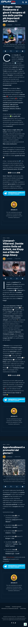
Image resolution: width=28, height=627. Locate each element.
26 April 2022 (17, 456)
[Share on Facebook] (5, 51)
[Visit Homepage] (8, 2)
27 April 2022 (17, 24)
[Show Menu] (26, 2)
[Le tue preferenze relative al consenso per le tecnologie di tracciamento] (25, 624)
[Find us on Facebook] (11, 623)
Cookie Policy (23, 608)
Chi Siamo (8, 606)
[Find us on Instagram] (13, 623)
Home (4, 237)
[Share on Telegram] (22, 51)
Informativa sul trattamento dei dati (9, 608)
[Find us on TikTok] (15, 623)
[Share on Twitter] (11, 51)
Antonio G (10, 24)
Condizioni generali (16, 606)
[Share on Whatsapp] (17, 51)
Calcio (8, 237)
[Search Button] (23, 2)
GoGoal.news (10, 557)
